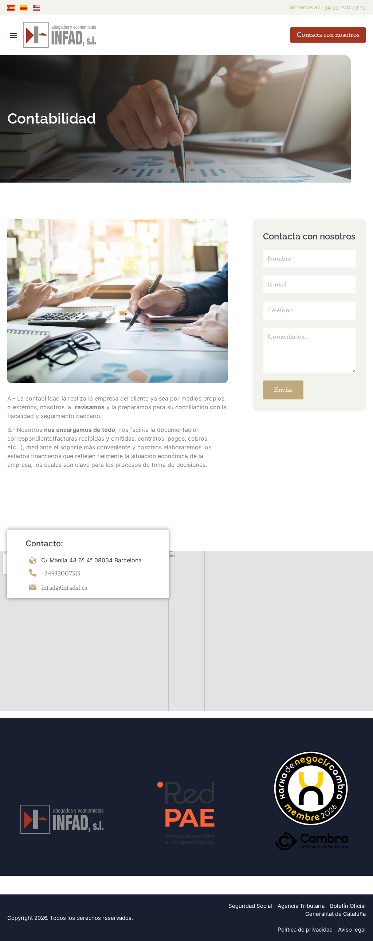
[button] (13, 35)
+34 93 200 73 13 (344, 7)
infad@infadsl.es (64, 587)
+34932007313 (60, 573)
